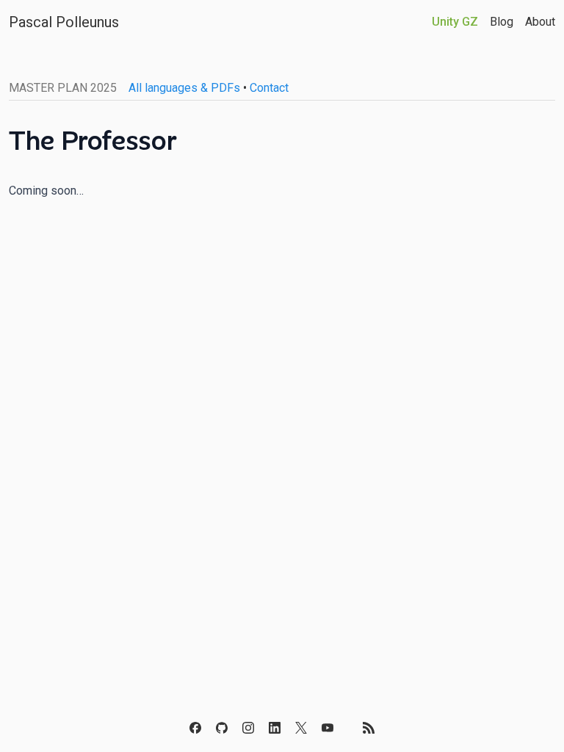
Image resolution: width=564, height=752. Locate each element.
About (540, 22)
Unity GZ (455, 22)
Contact (269, 88)
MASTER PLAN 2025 (63, 88)
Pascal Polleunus (64, 22)
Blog (501, 22)
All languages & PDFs (184, 88)
